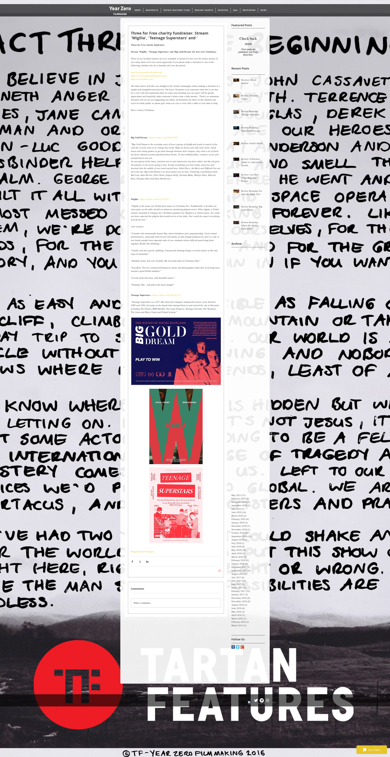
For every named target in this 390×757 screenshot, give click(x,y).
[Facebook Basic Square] (233, 647)
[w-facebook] (250, 703)
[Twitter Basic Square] (237, 647)
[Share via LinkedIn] (147, 561)
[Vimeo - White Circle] (262, 700)
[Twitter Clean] (256, 700)
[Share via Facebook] (132, 561)
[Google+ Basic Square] (242, 647)
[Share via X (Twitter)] (139, 561)
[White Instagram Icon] (267, 700)
